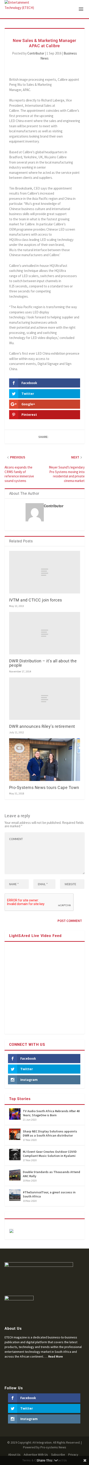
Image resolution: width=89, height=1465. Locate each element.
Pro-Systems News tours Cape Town (44, 787)
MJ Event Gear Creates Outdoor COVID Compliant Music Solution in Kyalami (50, 1154)
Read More (55, 1356)
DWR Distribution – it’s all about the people (43, 663)
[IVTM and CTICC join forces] (44, 572)
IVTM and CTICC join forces (35, 600)
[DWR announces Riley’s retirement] (44, 698)
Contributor (35, 53)
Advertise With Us (36, 1454)
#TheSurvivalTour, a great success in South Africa (49, 1194)
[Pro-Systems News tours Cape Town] (44, 759)
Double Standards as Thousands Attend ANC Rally (51, 1174)
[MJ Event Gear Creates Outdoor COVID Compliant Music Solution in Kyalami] (15, 1154)
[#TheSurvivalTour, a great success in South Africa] (15, 1195)
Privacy (73, 1454)
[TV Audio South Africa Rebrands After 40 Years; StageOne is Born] (15, 1114)
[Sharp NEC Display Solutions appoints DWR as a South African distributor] (15, 1134)
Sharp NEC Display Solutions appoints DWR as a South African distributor (50, 1133)
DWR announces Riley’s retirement (42, 726)
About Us (14, 1454)
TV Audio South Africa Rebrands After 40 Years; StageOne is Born (51, 1113)
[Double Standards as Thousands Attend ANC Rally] (15, 1175)
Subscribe (58, 1454)
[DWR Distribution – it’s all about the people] (44, 633)
